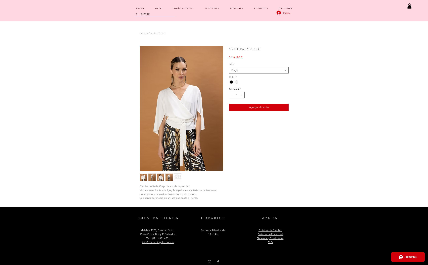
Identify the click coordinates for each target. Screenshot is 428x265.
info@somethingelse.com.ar (158, 242)
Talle (232, 63)
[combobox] (259, 70)
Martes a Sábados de (213, 230)
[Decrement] (232, 95)
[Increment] (242, 95)
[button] (409, 6)
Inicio (143, 33)
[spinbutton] (237, 95)
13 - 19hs (213, 234)
